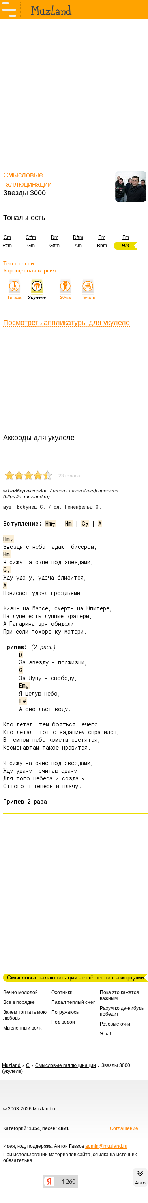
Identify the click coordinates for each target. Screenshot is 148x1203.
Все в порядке (19, 1002)
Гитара (14, 297)
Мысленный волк (22, 1028)
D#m (78, 237)
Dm (54, 237)
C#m (31, 237)
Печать (88, 297)
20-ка (65, 297)
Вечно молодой (20, 992)
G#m (54, 245)
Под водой (63, 1022)
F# (22, 701)
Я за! (105, 1034)
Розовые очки (115, 1024)
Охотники (62, 992)
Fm (125, 237)
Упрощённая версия (29, 270)
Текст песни (18, 263)
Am (78, 245)
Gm (31, 245)
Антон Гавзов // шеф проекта (84, 491)
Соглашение (124, 1128)
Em (101, 237)
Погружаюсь (65, 1012)
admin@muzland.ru (106, 1146)
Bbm (102, 245)
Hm (50, 523)
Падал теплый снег (73, 1002)
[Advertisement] (74, 94)
